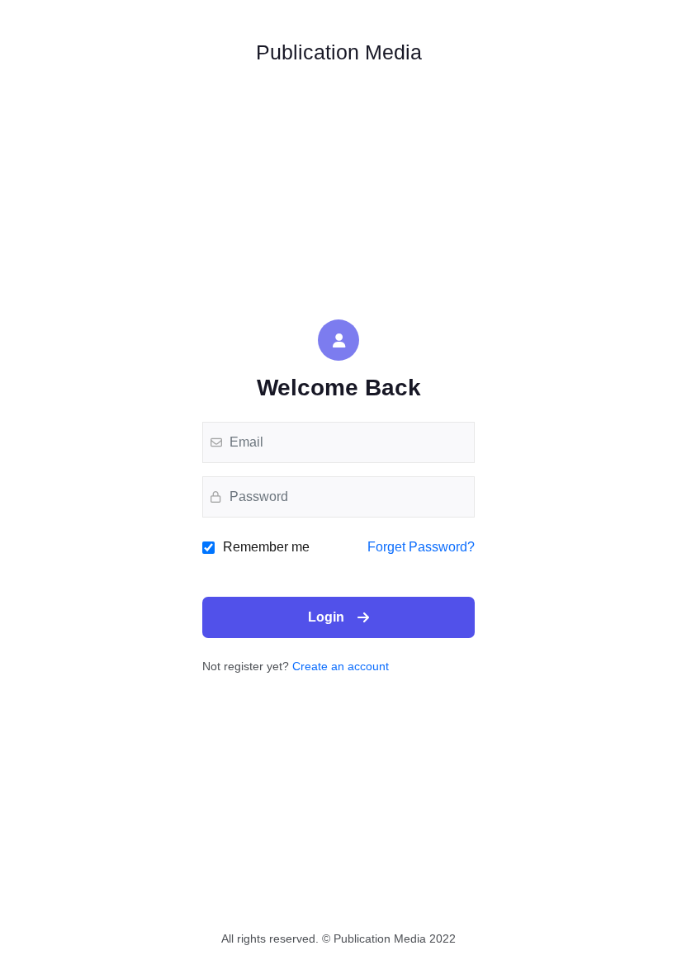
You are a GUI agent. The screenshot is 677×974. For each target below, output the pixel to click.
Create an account (340, 666)
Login (326, 617)
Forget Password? (421, 547)
